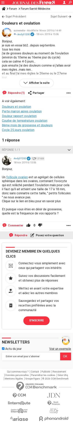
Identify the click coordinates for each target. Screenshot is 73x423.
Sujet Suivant (59, 16)
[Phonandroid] (54, 418)
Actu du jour (13, 349)
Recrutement (59, 371)
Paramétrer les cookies (43, 375)
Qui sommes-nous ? (17, 371)
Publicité (45, 371)
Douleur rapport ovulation (19, 116)
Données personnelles (17, 375)
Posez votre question (49, 235)
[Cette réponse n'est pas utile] (40, 225)
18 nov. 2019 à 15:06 (47, 34)
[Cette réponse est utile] (28, 225)
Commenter (15, 225)
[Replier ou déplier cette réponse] (69, 150)
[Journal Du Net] (54, 395)
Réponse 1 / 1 (11, 149)
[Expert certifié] (32, 34)
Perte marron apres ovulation (22, 111)
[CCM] (19, 395)
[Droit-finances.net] (54, 403)
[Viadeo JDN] (54, 410)
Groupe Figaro (32, 378)
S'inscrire (36, 320)
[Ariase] (19, 419)
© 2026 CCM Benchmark (55, 378)
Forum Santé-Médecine (35, 8)
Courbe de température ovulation (24, 120)
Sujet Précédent (16, 16)
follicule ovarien (17, 177)
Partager (38, 92)
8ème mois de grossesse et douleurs (27, 125)
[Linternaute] (19, 403)
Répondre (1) (16, 92)
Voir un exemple (60, 349)
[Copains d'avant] (19, 410)
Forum (13, 8)
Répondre (20, 235)
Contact (35, 371)
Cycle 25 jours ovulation (18, 130)
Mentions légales (14, 378)
